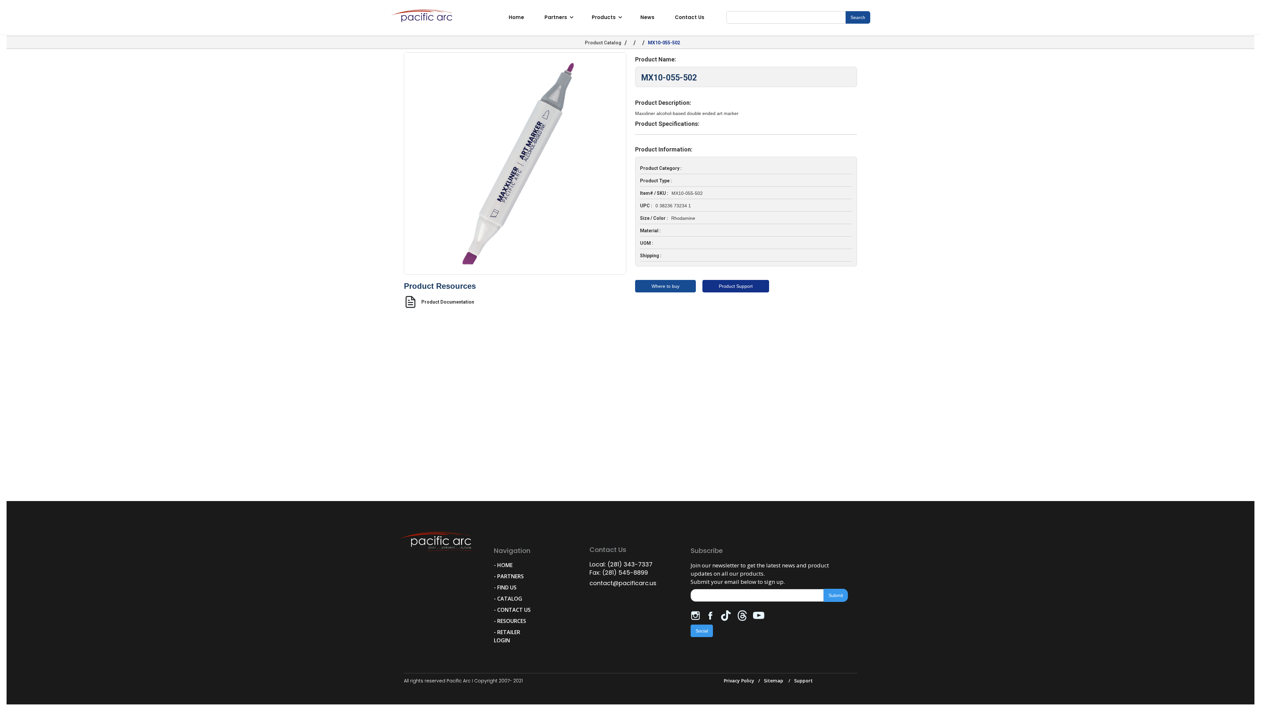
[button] (558, 17)
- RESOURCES (510, 621)
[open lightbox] (515, 163)
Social (702, 630)
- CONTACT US (512, 609)
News (647, 17)
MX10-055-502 (664, 42)
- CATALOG (508, 598)
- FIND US (505, 587)
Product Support (736, 286)
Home (516, 17)
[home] (423, 17)
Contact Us (689, 17)
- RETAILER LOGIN (507, 636)
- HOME (503, 565)
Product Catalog (603, 42)
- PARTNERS (509, 576)
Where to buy (665, 286)
